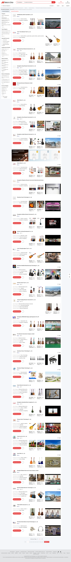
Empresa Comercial (6, 30)
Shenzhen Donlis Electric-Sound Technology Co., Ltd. (27, 521)
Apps (63, 5)
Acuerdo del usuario (24, 551)
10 (37, 539)
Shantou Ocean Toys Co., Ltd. (23, 282)
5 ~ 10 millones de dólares (5, 68)
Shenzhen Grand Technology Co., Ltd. (24, 197)
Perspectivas (55, 551)
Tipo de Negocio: (15, 53)
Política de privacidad (31, 551)
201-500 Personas (6, 80)
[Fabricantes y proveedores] (7, 2)
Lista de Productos (5, 11)
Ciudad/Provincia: (16, 20)
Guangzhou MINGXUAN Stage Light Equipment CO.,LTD (28, 316)
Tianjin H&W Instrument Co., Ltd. (23, 504)
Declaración (17, 551)
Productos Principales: (17, 18)
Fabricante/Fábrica (6, 32)
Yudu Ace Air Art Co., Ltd (22, 436)
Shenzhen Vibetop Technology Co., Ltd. (25, 368)
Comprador (52, 5)
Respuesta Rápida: (16, 168)
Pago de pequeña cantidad (5, 45)
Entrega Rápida (5, 42)
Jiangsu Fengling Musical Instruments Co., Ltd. (26, 299)
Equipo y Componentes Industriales (6, 20)
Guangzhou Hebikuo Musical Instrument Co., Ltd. (26, 214)
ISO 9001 (4, 53)
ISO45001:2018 (5, 54)
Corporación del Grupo (5, 34)
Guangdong (5, 87)
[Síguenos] (58, 551)
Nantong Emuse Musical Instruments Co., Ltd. (26, 48)
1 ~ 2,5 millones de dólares (5, 70)
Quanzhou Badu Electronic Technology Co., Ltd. (26, 487)
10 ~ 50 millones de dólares (5, 65)
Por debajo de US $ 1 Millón (5, 61)
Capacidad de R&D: (16, 73)
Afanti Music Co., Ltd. (21, 100)
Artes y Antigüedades (5, 16)
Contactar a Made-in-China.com (40, 551)
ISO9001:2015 (5, 49)
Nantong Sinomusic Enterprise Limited (24, 83)
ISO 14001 (4, 50)
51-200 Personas (6, 79)
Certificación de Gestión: (17, 393)
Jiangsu (4, 93)
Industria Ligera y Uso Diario (5, 23)
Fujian (4, 91)
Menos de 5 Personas (5, 77)
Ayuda (58, 5)
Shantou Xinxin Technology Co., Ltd (24, 419)
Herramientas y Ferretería (6, 25)
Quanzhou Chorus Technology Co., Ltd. (24, 351)
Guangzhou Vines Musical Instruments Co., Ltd (26, 117)
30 (39, 539)
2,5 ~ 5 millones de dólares (5, 63)
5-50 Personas (5, 75)
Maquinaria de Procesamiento (5, 18)
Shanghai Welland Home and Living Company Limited (27, 470)
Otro (3, 36)
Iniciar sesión (67, 2)
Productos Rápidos (49, 551)
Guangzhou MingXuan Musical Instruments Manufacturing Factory (30, 180)
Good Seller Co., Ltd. (21, 453)
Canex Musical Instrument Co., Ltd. (24, 385)
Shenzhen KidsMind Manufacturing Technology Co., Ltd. (28, 265)
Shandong (4, 90)
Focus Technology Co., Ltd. (33, 556)
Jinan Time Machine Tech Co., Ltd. (24, 31)
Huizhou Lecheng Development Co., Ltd (25, 231)
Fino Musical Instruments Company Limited (25, 333)
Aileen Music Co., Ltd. (21, 163)
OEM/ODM (5, 39)
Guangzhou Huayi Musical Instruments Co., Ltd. (26, 66)
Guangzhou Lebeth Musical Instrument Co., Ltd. (26, 134)
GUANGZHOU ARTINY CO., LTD (25, 14)
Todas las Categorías (6, 5)
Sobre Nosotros (12, 551)
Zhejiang (4, 88)
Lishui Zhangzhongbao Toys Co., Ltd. (24, 248)
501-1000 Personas (6, 82)
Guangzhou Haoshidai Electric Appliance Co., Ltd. (27, 402)
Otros (3, 52)
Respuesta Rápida (6, 41)
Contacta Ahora (17, 23)
